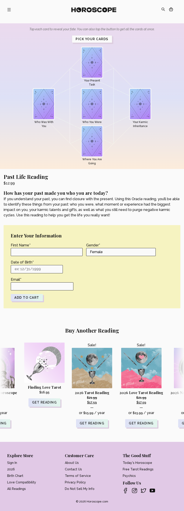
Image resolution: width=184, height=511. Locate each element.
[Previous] (7, 372)
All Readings (16, 489)
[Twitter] (143, 491)
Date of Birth (22, 262)
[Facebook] (125, 491)
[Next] (176, 372)
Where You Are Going (92, 161)
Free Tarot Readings (138, 469)
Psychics (129, 476)
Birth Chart (15, 476)
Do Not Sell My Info (79, 489)
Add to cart (26, 297)
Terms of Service (78, 476)
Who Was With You (43, 124)
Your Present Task (92, 82)
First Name (21, 245)
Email (16, 279)
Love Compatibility (21, 482)
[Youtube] (152, 491)
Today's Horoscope (137, 463)
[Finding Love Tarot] (44, 362)
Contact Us (73, 469)
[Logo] (93, 9)
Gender (93, 245)
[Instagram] (134, 491)
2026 (11, 469)
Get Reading (92, 423)
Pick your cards (92, 39)
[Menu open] (9, 10)
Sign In (12, 463)
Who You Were (92, 122)
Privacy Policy (75, 482)
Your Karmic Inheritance (140, 124)
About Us (72, 463)
